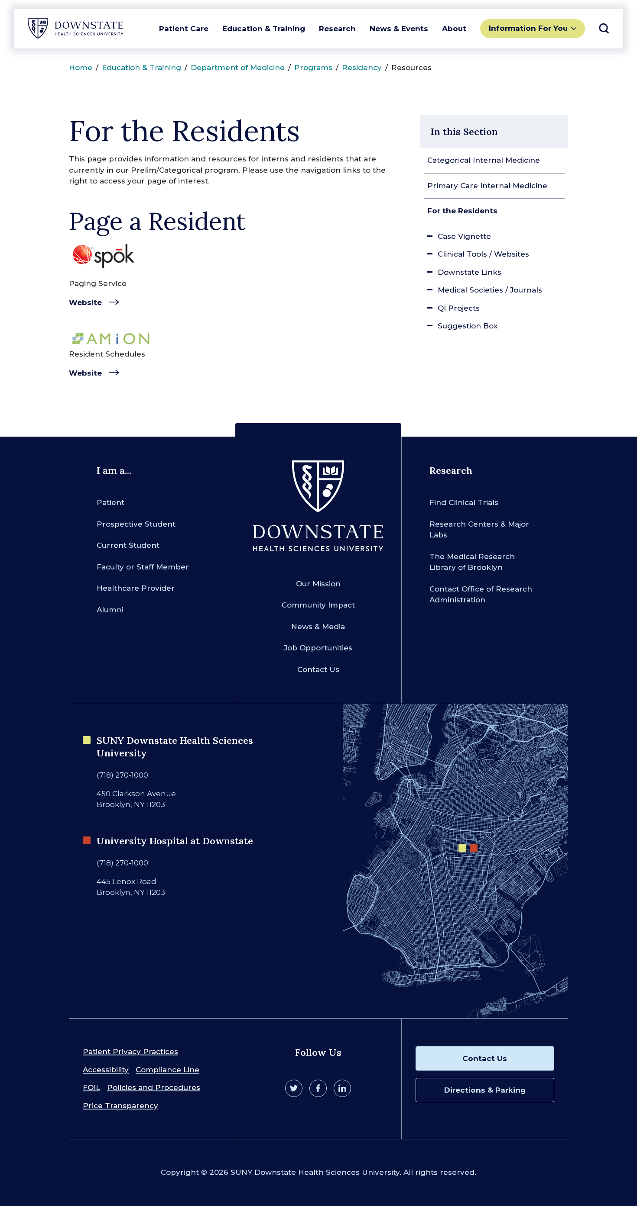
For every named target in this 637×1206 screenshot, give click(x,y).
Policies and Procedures (153, 1087)
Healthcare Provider (136, 588)
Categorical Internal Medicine (483, 160)
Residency (362, 67)
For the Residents (462, 210)
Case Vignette (464, 236)
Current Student (128, 545)
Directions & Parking (485, 1090)
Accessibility (106, 1069)
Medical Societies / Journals (490, 290)
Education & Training (263, 28)
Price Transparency (120, 1105)
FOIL (91, 1087)
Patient (110, 502)
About (454, 28)
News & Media (318, 626)
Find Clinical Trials (463, 502)
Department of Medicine (238, 67)
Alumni (110, 609)
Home (80, 67)
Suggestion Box (467, 326)
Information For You (528, 28)
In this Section (464, 131)
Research (337, 28)
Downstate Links (469, 272)
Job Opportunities (318, 647)
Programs (313, 67)
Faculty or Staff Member (143, 567)
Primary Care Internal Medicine (487, 185)
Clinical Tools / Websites (483, 254)
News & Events (399, 28)
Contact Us (318, 669)
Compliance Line (167, 1069)
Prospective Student (136, 524)
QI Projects (459, 308)
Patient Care (183, 28)
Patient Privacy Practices (130, 1051)
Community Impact (318, 605)
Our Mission (318, 583)
